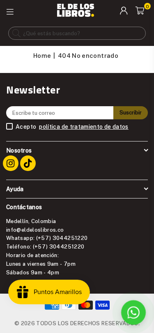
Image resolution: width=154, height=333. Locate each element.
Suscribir (131, 112)
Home (42, 55)
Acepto (72, 126)
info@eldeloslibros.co (35, 229)
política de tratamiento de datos (84, 126)
